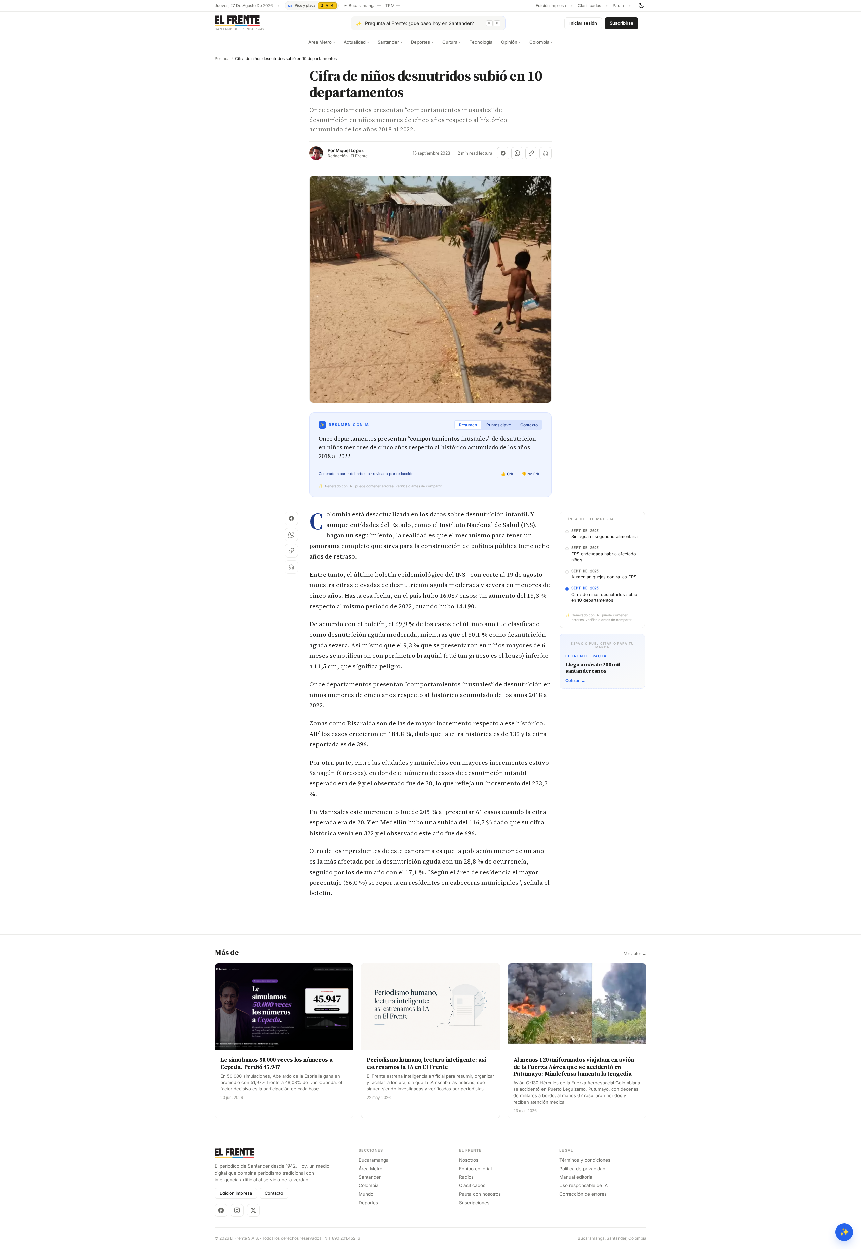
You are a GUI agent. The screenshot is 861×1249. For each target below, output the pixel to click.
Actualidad (356, 42)
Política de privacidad (582, 1168)
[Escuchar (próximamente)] (545, 153)
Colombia (541, 42)
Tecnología (481, 42)
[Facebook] (221, 1210)
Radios (466, 1177)
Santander (390, 42)
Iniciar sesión (583, 23)
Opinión (511, 42)
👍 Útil (507, 474)
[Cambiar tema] (641, 5)
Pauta (618, 5)
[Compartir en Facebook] (503, 153)
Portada (222, 58)
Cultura (451, 42)
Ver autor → (635, 953)
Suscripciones (474, 1202)
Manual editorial (576, 1177)
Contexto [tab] (529, 424)
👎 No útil (530, 474)
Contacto (274, 1193)
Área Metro (321, 42)
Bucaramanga (374, 1160)
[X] (253, 1210)
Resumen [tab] (468, 424)
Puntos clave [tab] (498, 424)
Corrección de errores (583, 1194)
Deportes (422, 42)
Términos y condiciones (584, 1160)
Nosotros (468, 1160)
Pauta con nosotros (480, 1194)
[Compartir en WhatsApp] (517, 153)
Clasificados (589, 5)
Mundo (366, 1194)
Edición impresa (551, 5)
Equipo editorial (475, 1168)
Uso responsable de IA (583, 1185)
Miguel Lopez (350, 150)
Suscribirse (621, 23)
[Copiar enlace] (531, 153)
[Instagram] (237, 1210)
